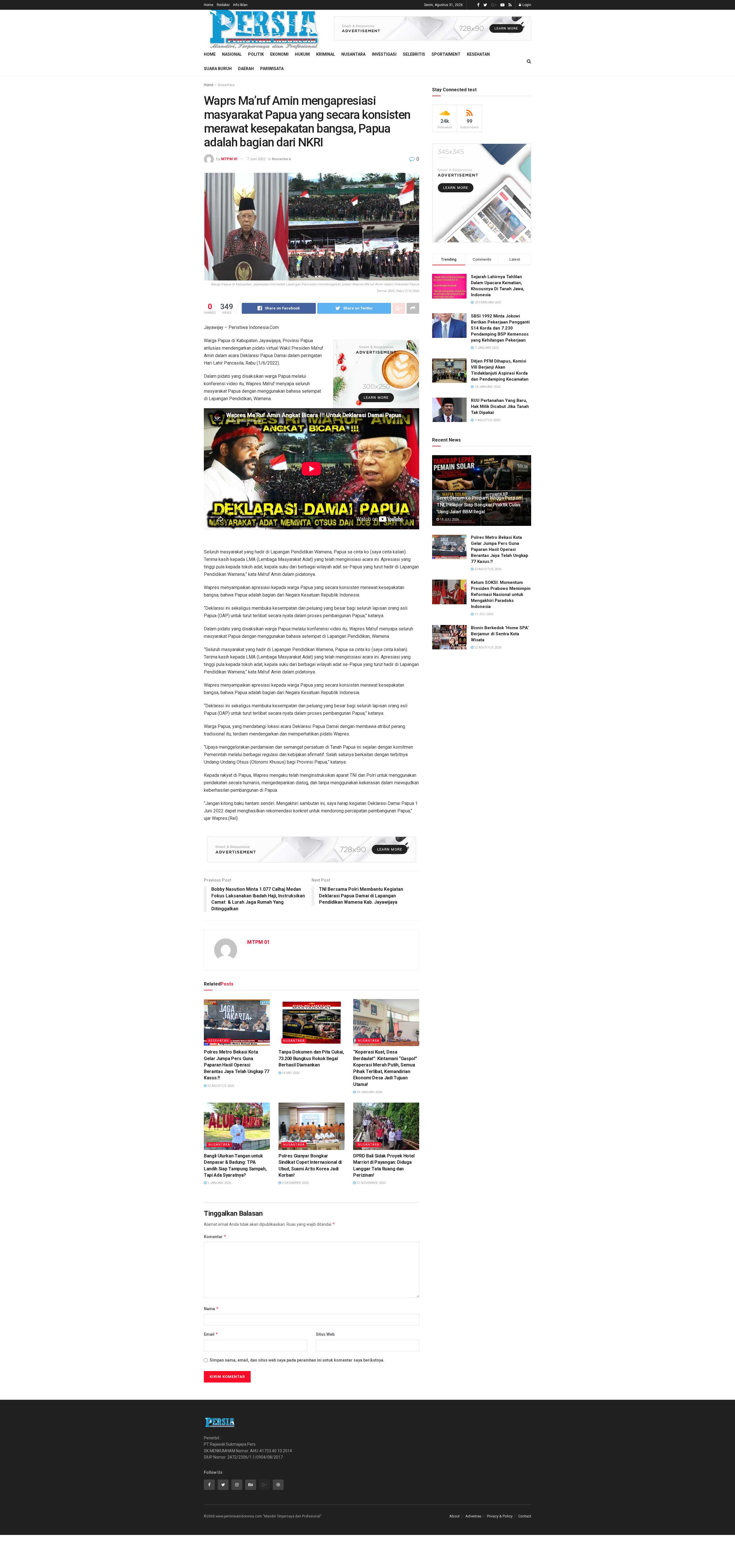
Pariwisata (272, 68)
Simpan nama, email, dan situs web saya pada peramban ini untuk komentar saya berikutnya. (297, 1360)
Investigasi (384, 54)
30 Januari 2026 (369, 1092)
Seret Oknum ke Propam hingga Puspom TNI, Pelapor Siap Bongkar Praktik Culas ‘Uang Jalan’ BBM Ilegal (479, 504)
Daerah (246, 68)
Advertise (473, 1516)
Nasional (232, 54)
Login (526, 5)
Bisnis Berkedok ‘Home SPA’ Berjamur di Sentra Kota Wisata (500, 633)
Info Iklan (240, 5)
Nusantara (353, 54)
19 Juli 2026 (449, 519)
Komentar (215, 1236)
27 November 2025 (371, 1183)
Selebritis (414, 54)
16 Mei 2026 (290, 1073)
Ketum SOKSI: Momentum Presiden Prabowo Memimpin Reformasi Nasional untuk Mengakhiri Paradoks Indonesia (501, 594)
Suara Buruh (218, 68)
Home (208, 5)
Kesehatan (478, 54)
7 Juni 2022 (256, 159)
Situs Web (325, 1334)
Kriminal (325, 54)
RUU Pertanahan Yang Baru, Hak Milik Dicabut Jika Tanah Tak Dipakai (500, 406)
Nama (211, 1308)
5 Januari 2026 (218, 1183)
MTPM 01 (229, 159)
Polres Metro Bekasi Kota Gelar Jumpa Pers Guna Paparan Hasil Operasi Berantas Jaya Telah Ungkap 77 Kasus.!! (236, 1065)
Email (211, 1334)
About (454, 1516)
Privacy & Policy (499, 1516)
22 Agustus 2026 (220, 1086)
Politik (256, 54)
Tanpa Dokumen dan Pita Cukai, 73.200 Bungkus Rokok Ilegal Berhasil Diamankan (311, 1058)
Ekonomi (279, 54)
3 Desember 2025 (295, 1183)
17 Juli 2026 (483, 614)
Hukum (302, 54)
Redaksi (223, 5)
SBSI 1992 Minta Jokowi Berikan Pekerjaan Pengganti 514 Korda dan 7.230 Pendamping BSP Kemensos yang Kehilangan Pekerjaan (500, 328)
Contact (524, 1516)
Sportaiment (446, 54)
